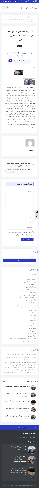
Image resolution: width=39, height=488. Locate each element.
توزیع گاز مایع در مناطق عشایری (27, 297)
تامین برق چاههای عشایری (29, 290)
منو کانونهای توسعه (31, 336)
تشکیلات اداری (32, 292)
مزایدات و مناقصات (31, 333)
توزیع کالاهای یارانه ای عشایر (28, 295)
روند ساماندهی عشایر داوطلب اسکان (26, 305)
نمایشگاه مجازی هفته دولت (28, 341)
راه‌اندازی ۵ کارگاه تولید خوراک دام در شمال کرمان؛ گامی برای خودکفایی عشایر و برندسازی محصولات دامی (17, 409)
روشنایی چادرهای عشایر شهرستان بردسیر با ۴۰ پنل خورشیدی (20, 373)
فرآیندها (34, 318)
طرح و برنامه (32, 310)
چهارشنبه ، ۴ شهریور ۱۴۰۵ (30, 2)
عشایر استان (33, 313)
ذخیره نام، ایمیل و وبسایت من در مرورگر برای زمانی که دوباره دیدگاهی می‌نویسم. (20, 233)
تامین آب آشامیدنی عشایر (29, 287)
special (34, 274)
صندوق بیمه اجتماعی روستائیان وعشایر (26, 308)
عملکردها (33, 315)
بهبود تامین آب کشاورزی (29, 282)
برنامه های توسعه (31, 279)
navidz (24, 53)
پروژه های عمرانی (31, 285)
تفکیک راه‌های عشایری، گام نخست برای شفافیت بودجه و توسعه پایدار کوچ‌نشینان (17, 394)
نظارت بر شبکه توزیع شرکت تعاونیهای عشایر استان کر (22, 338)
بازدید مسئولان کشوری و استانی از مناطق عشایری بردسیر (21, 355)
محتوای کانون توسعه (30, 331)
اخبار (23, 17)
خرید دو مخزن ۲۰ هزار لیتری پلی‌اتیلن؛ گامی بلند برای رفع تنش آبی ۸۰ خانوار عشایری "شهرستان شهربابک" (17, 401)
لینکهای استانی (32, 326)
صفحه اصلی (30, 17)
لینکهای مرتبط (32, 328)
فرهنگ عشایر (32, 320)
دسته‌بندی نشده (32, 303)
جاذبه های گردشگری (30, 300)
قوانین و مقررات (32, 323)
